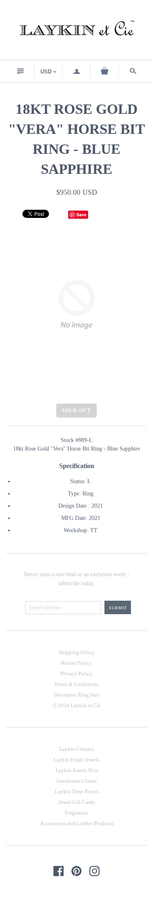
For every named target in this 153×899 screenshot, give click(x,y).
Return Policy (76, 663)
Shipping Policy (77, 652)
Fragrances (77, 813)
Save (81, 214)
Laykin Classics (76, 749)
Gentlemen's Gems (76, 781)
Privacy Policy (76, 673)
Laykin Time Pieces (76, 791)
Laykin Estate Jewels (76, 760)
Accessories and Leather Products (76, 823)
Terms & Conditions (76, 684)
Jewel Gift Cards (77, 802)
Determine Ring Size (77, 695)
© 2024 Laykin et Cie (77, 705)
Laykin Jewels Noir (76, 770)
